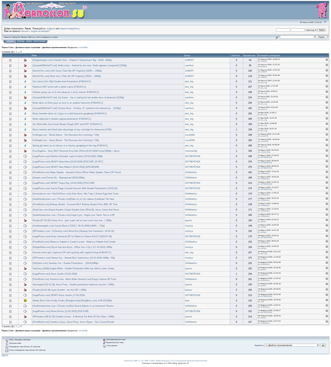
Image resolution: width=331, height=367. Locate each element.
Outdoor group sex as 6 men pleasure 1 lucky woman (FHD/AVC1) (66, 92)
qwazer (188, 220)
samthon (189, 65)
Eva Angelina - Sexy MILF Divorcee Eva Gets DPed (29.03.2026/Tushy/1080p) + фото (76, 151)
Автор (187, 55)
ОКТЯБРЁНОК (192, 156)
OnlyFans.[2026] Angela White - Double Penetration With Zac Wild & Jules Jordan (73, 268)
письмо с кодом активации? (35, 31)
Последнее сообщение (268, 55)
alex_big (189, 81)
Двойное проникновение (54, 47)
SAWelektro (191, 172)
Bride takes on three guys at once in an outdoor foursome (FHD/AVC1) (68, 103)
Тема (34, 55)
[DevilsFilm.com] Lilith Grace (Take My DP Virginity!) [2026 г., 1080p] (67, 70)
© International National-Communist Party (190, 361)
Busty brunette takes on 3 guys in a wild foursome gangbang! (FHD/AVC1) (70, 113)
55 (21, 52)
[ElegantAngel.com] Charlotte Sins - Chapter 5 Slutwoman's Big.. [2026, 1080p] (72, 60)
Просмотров (249, 55)
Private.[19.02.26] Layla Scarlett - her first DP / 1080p (59, 290)
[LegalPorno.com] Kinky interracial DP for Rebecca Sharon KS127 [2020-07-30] (72, 236)
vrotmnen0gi (191, 151)
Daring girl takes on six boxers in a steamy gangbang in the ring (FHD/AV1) (70, 145)
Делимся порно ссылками (28, 47)
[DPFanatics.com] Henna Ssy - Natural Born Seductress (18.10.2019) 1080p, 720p (74, 258)
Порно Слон (7, 47)
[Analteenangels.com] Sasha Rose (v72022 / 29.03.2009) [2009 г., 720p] (69, 225)
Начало (10, 41)
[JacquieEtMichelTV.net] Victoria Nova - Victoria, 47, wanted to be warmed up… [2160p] (77, 108)
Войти (29, 41)
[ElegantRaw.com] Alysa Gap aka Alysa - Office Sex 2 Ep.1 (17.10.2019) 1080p (72, 247)
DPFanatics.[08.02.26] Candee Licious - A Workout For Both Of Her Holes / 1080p (73, 316)
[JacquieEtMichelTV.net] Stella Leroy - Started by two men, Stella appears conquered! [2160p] (80, 65)
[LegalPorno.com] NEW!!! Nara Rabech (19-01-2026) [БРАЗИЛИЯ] (66, 167)
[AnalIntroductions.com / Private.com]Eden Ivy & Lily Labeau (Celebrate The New (73, 199)
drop (187, 300)
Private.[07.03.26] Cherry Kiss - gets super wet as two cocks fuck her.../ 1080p (72, 220)
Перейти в (259, 345)
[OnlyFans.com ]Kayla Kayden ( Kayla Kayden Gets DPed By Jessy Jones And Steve (76, 209)
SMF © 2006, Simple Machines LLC (159, 361)
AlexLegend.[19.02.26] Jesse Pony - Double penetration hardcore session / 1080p (73, 284)
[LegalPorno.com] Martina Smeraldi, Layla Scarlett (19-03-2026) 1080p (68, 156)
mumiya (189, 225)
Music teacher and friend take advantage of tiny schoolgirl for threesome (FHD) (72, 129)
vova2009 (82, 47)
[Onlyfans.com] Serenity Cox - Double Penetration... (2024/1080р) (65, 263)
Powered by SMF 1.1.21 (133, 361)
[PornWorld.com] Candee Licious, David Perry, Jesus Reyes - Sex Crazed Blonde (73, 322)
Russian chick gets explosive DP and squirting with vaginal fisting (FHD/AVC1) (72, 252)
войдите (51, 28)
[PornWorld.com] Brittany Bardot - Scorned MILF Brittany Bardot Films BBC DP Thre (75, 204)
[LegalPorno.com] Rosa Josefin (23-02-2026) (55, 274)
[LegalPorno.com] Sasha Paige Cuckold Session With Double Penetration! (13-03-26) (75, 188)
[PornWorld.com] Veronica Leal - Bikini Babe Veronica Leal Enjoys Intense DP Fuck (74, 279)
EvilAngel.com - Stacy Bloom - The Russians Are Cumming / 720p (66, 140)
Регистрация (39, 41)
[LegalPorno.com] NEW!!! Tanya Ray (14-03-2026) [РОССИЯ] (63, 183)
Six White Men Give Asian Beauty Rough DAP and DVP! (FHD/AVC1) (67, 124)
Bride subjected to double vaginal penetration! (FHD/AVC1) (62, 119)
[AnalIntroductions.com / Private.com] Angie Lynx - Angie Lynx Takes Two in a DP (74, 215)
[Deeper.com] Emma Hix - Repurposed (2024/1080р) (59, 177)
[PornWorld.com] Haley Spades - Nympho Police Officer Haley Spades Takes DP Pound (77, 172)
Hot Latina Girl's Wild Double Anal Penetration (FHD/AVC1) (62, 81)
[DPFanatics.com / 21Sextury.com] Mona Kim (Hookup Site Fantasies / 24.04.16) (73, 231)
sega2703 (264, 275)
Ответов (236, 55)
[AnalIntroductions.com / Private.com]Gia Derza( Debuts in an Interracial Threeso (73, 306)
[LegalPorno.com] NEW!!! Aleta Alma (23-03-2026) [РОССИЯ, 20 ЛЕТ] (68, 161)
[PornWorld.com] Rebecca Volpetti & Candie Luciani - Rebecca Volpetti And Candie (74, 241)
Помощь (20, 41)
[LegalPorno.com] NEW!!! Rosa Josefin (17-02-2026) (59, 295)
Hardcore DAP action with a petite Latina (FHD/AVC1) (59, 87)
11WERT (189, 60)
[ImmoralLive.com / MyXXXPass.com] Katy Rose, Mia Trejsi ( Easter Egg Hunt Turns (76, 193)
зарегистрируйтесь (70, 28)
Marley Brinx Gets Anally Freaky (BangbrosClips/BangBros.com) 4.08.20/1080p (72, 300)
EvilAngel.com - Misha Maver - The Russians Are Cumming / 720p (66, 135)
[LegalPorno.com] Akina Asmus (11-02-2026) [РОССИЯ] (60, 311)
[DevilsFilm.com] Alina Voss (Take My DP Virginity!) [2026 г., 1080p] (67, 76)
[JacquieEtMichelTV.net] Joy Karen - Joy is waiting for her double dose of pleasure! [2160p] (78, 97)
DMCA (5, 355)
